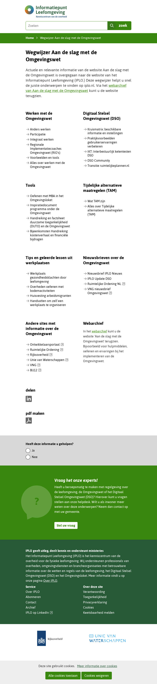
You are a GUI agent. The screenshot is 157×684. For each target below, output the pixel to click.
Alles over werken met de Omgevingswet (47, 165)
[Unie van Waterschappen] (107, 638)
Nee (35, 457)
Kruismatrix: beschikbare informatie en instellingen (105, 131)
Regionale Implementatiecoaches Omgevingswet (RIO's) (45, 148)
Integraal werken (42, 139)
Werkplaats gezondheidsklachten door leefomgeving (48, 277)
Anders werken (40, 129)
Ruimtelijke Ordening (46, 350)
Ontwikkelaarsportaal (47, 345)
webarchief (99, 331)
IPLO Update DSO (99, 278)
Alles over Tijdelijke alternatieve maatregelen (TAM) (105, 210)
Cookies (88, 607)
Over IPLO (50, 580)
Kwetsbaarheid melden (98, 612)
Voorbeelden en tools (44, 157)
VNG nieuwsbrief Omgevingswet (99, 291)
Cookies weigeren (96, 675)
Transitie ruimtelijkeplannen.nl (108, 165)
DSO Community (98, 160)
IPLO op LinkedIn (39, 612)
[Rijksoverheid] (49, 638)
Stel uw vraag (66, 525)
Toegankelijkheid (94, 597)
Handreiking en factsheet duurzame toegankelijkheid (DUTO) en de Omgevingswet (50, 222)
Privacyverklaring (95, 602)
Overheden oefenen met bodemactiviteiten (47, 288)
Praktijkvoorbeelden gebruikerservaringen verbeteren (102, 142)
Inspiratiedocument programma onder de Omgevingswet (44, 209)
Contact (31, 602)
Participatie (38, 134)
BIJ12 (35, 370)
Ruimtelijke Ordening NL (106, 284)
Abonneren (33, 597)
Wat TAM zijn (96, 201)
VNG (35, 365)
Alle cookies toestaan (63, 675)
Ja (33, 450)
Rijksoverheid (41, 355)
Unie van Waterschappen (49, 360)
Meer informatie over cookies (97, 666)
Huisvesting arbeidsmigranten (50, 295)
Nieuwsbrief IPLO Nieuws (104, 273)
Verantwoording (94, 591)
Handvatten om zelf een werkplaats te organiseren (48, 303)
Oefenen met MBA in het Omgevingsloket (46, 198)
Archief (30, 607)
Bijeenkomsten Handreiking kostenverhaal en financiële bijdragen (49, 235)
